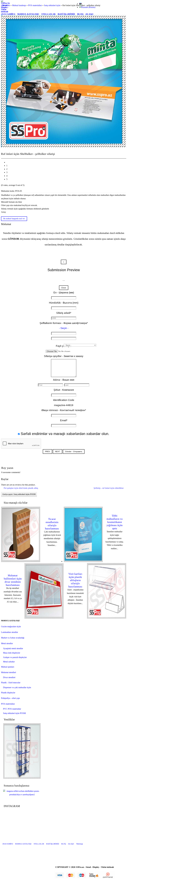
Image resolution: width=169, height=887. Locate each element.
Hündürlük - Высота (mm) (63, 302)
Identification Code (63, 400)
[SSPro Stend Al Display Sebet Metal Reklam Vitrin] (5, 11)
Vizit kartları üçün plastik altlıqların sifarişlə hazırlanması (75, 580)
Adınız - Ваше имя (63, 379)
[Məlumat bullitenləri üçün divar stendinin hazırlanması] (44, 618)
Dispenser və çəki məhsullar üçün (17, 687)
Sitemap (79, 844)
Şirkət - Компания (64, 389)
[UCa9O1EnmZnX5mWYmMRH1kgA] (84, 852)
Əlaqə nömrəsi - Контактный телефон (63, 410)
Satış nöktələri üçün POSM (14, 713)
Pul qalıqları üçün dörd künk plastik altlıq (21, 488)
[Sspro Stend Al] (97, 852)
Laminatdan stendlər (9, 632)
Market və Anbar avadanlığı (12, 638)
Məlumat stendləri (8, 672)
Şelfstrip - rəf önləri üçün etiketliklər (109, 488)
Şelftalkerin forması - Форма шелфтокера (64, 323)
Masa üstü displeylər (11, 653)
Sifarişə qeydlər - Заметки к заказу (63, 356)
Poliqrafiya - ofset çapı (10, 698)
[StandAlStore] (71, 852)
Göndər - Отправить (73, 451)
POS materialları (8, 704)
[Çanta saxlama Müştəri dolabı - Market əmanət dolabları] (22, 778)
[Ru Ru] (87, 7)
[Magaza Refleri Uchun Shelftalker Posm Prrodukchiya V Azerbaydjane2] (63, 146)
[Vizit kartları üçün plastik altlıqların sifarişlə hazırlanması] (106, 618)
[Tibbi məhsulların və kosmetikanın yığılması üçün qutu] (83, 561)
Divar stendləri (9, 677)
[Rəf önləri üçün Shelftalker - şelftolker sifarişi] (22, 794)
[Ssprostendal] (91, 852)
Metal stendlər (7, 643)
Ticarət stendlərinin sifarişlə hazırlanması (52, 523)
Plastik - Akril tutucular (10, 682)
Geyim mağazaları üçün (11, 626)
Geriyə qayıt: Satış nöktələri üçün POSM (19, 494)
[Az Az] (80, 4)
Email (63, 420)
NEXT (57, 451)
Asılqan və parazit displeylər (15, 657)
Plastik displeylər (8, 692)
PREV (47, 451)
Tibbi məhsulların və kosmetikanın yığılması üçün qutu (115, 522)
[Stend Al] (78, 852)
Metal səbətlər (9, 662)
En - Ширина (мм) (63, 292)
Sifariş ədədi (63, 312)
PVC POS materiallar (12, 709)
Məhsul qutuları (7, 667)
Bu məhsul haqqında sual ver (14, 219)
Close (63, 288)
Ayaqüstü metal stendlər (13, 648)
